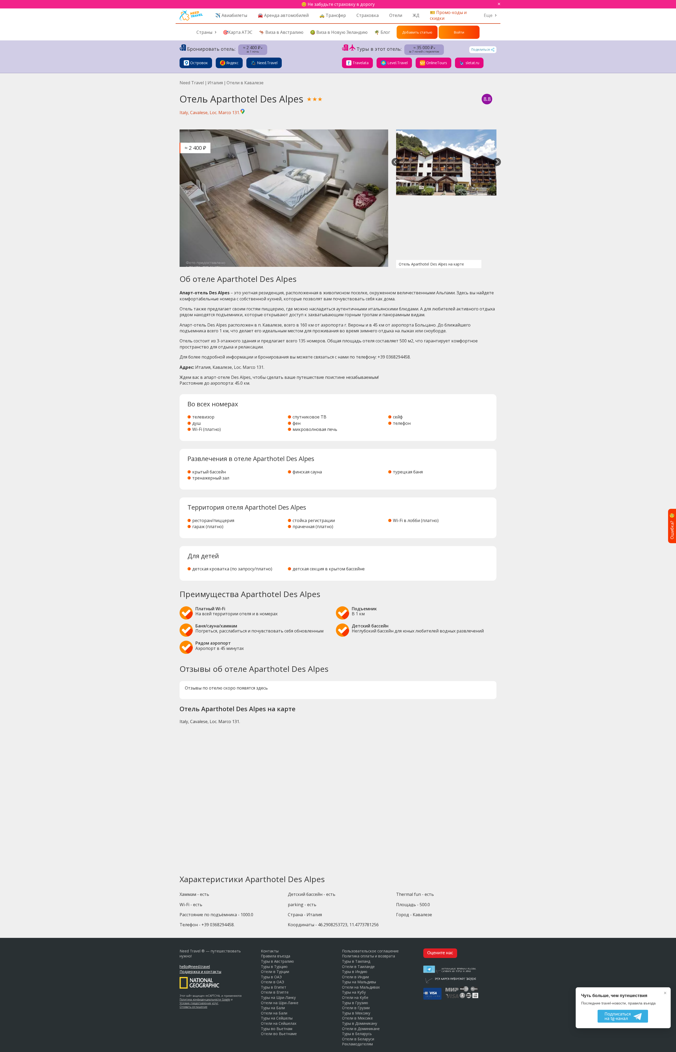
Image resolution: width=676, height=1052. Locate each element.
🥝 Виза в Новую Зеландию (339, 32)
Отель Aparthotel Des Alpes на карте (431, 264)
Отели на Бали (274, 1013)
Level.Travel (397, 62)
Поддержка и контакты (200, 971)
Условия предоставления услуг (199, 1003)
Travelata (361, 62)
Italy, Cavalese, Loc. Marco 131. (210, 112)
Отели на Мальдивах (361, 987)
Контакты (270, 950)
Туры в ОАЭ (271, 976)
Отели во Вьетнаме (279, 1033)
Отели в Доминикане (361, 1028)
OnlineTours (436, 62)
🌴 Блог (382, 32)
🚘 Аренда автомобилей (283, 15)
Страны (204, 32)
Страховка (367, 15)
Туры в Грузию (355, 1002)
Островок (199, 62)
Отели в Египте (275, 992)
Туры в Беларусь (357, 1033)
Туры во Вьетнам (276, 1028)
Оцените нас (440, 953)
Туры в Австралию (277, 961)
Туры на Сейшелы (277, 1018)
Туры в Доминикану (359, 1023)
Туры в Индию (354, 971)
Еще (488, 15)
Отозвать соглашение (193, 1007)
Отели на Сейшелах (278, 1023)
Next (497, 162)
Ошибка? (672, 526)
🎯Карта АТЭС (237, 32)
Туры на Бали (273, 1007)
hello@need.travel (195, 966)
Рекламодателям (357, 1043)
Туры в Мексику (356, 1013)
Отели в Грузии (356, 1007)
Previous (395, 162)
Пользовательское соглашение (370, 950)
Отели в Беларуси (358, 1038)
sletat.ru (472, 62)
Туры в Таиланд (356, 961)
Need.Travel (267, 62)
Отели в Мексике (357, 1018)
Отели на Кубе (355, 997)
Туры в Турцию (274, 966)
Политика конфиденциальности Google (205, 999)
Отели (395, 15)
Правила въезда (275, 955)
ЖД (416, 15)
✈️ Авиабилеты (231, 15)
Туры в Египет (273, 987)
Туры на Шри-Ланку (278, 997)
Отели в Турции (275, 971)
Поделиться (480, 49)
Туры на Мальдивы (359, 981)
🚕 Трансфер (332, 15)
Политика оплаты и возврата (368, 955)
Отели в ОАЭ (272, 981)
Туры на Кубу (354, 992)
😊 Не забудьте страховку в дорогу (338, 4)
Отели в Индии (355, 976)
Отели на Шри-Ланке (279, 1002)
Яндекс (232, 62)
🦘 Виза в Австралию (281, 32)
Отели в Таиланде (358, 966)
